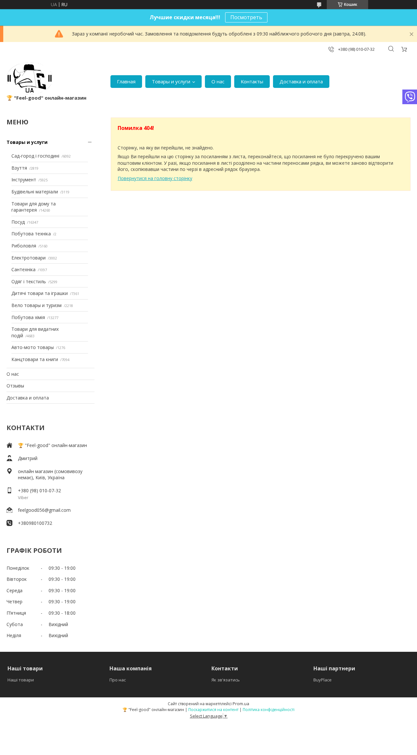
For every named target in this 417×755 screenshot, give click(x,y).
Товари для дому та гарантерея (33, 207)
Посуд (18, 222)
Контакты (252, 81)
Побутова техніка (31, 234)
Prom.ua (241, 703)
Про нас (117, 680)
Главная (126, 81)
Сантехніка (23, 269)
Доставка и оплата (301, 81)
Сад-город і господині (35, 156)
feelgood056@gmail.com (44, 510)
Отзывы (15, 386)
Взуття (19, 168)
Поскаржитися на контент (213, 709)
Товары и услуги (171, 81)
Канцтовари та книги (34, 359)
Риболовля (23, 246)
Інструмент (23, 179)
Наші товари (20, 680)
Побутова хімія (28, 317)
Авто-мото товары (32, 347)
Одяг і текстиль (28, 281)
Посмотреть (246, 17)
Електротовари (28, 258)
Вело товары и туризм (36, 305)
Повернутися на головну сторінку (155, 178)
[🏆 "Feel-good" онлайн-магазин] (30, 78)
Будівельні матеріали (34, 192)
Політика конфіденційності (269, 709)
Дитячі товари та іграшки (39, 293)
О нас (217, 81)
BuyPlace (322, 680)
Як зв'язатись (225, 680)
